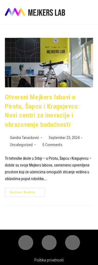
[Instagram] (25, 242)
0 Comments (52, 145)
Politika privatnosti (49, 260)
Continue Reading (27, 191)
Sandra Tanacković (24, 137)
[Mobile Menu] (91, 12)
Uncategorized (21, 145)
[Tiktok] (49, 242)
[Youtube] (72, 242)
